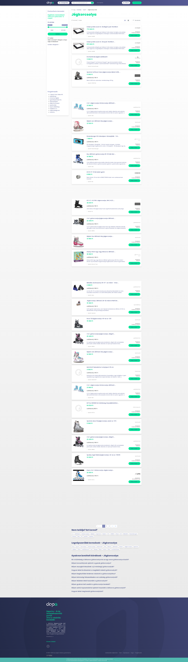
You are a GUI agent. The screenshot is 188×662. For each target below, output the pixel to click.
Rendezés (136, 20)
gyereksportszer (137, 107)
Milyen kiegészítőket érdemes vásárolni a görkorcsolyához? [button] (94, 574)
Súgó (132, 653)
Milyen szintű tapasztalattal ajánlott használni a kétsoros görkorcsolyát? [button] (99, 588)
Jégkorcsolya (128, 546)
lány (109, 549)
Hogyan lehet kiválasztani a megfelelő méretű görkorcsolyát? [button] (94, 570)
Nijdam (93, 534)
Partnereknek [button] (137, 2)
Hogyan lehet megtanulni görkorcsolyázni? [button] (87, 591)
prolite (86, 536)
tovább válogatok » (53, 44)
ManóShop (53, 96)
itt (107, 660)
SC (108, 534)
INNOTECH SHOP (54, 103)
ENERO (112, 534)
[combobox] (81, 3)
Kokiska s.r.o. (53, 108)
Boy (79, 536)
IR (81, 536)
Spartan (98, 534)
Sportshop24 (54, 101)
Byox (100, 549)
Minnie (109, 546)
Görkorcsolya (85, 534)
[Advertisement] (58, 67)
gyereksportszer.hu (55, 100)
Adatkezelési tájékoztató (111, 653)
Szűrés (58, 34)
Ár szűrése (51, 22)
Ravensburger (133, 534)
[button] (48, 646)
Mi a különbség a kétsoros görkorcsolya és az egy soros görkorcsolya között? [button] (100, 560)
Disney (74, 536)
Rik (105, 546)
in (72, 534)
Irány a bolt (134, 35)
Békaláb (125, 534)
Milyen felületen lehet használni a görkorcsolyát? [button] (89, 581)
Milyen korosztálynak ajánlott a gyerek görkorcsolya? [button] (91, 563)
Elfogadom (118, 659)
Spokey (91, 536)
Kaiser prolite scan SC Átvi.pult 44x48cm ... (101, 42)
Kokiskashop (137, 371)
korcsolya (83, 546)
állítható (77, 534)
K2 (121, 534)
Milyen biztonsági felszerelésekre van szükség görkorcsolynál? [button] (95, 577)
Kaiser (104, 534)
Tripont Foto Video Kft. (56, 94)
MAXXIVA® (100, 546)
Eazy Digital (56, 653)
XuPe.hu (52, 112)
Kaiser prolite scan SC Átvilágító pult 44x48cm (102, 27)
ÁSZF (120, 653)
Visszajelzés (100, 2)
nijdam (74, 549)
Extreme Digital (54, 98)
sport (77, 546)
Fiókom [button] (126, 2)
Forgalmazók (138, 653)
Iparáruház (53, 105)
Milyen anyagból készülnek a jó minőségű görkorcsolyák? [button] (93, 567)
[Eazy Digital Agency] (69, 655)
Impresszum (126, 653)
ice (91, 549)
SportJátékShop (55, 107)
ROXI (79, 549)
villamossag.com (55, 110)
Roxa (117, 534)
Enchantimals (115, 549)
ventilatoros (85, 549)
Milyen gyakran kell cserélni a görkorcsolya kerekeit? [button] (91, 584)
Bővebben (49, 636)
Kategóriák (60, 3)
